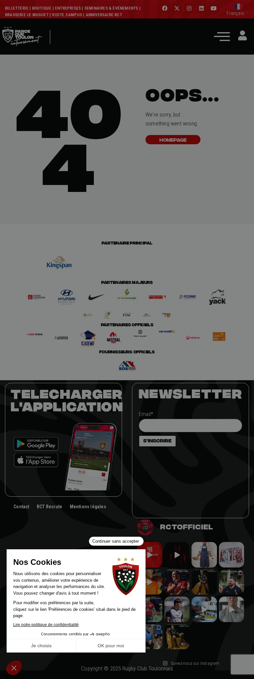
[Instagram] (189, 8)
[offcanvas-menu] (222, 36)
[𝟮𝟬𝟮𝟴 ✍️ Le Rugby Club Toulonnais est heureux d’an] (231, 554)
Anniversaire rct (104, 14)
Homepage (173, 139)
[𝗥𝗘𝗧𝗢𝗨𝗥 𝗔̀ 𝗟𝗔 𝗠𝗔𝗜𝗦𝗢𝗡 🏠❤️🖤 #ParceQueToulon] (177, 554)
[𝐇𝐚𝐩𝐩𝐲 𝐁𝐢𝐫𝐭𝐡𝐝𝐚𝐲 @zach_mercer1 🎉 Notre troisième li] (204, 582)
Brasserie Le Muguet (27, 14)
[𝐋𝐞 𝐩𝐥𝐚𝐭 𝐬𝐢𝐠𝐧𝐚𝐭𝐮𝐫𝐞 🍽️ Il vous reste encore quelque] (204, 609)
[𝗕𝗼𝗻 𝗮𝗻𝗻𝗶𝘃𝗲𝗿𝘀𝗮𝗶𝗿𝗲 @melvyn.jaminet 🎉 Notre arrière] (177, 582)
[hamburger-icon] (59, 47)
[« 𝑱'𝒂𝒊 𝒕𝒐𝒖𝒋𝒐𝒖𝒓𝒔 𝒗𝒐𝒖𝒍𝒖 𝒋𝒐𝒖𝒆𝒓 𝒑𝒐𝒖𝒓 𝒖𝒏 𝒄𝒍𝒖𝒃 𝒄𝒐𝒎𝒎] (231, 609)
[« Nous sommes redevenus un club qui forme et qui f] (231, 582)
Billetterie (16, 8)
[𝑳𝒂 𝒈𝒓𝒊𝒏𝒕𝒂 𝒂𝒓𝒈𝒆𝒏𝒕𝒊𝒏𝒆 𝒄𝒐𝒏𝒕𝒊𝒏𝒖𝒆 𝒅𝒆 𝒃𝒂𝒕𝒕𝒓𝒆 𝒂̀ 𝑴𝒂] (149, 582)
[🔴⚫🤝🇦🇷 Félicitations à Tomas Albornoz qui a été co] (149, 609)
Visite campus (66, 14)
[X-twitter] (177, 8)
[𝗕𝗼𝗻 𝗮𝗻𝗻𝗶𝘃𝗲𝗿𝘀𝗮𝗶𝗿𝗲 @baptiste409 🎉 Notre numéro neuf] (177, 637)
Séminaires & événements (111, 8)
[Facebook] (164, 8)
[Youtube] (214, 8)
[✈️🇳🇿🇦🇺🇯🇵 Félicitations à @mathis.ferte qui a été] (177, 609)
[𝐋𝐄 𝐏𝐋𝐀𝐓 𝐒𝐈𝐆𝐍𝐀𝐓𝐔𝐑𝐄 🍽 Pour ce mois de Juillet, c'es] (204, 554)
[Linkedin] (201, 8)
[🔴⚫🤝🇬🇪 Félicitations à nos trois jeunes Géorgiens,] (149, 637)
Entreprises (68, 8)
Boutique (42, 8)
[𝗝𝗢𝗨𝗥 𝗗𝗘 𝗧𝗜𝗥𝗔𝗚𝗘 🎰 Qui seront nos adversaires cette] (149, 554)
